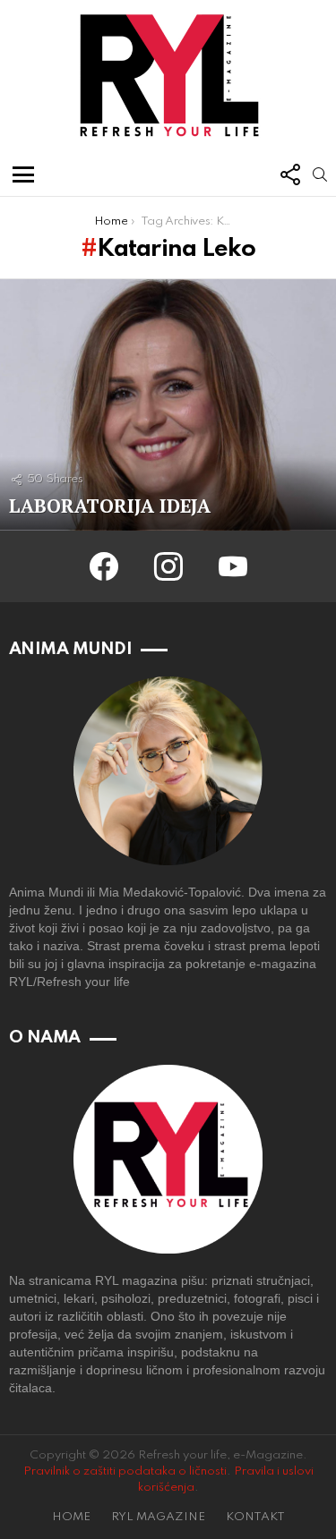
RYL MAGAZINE (158, 1517)
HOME (71, 1517)
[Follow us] (289, 174)
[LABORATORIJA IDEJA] (168, 405)
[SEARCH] (320, 174)
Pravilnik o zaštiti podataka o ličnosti (125, 1471)
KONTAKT (255, 1517)
